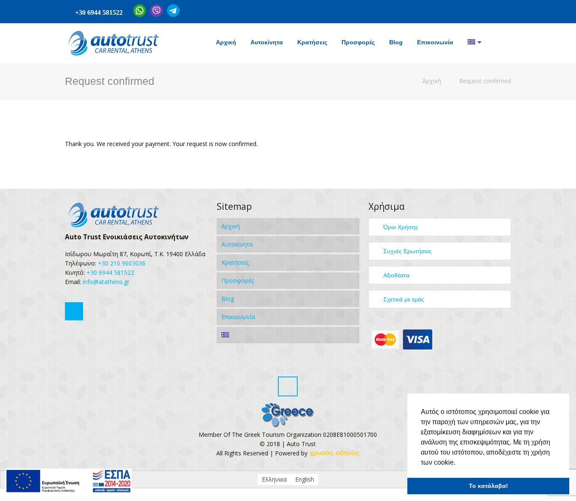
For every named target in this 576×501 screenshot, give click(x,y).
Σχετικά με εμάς (403, 299)
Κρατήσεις (235, 262)
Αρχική (230, 226)
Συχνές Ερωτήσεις (407, 251)
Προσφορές (237, 280)
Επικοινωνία (238, 317)
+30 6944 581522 (99, 12)
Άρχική (432, 81)
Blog (227, 299)
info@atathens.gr (105, 282)
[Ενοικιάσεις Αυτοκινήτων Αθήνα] (112, 43)
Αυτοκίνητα (237, 244)
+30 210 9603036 (121, 263)
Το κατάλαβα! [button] (488, 485)
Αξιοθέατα (396, 275)
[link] (334, 453)
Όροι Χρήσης (400, 227)
